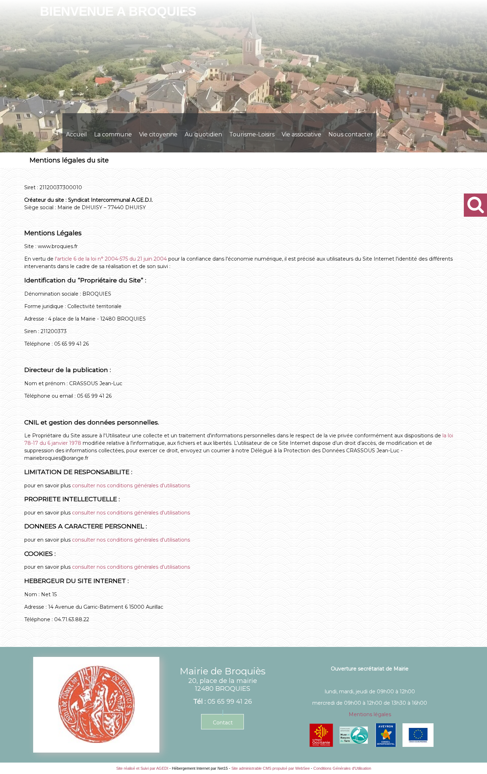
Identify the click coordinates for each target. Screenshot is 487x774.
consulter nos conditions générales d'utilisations (131, 485)
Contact (223, 722)
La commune (113, 134)
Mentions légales (370, 714)
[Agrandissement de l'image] (321, 745)
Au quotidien (203, 134)
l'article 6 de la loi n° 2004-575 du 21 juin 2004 (111, 259)
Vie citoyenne (158, 134)
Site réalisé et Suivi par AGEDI (142, 768)
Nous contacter (350, 134)
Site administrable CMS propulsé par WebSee (270, 768)
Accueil (76, 134)
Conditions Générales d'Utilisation (342, 768)
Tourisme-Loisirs (252, 134)
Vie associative (301, 134)
